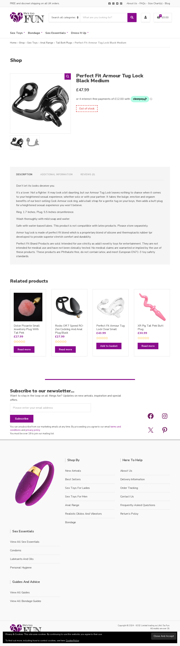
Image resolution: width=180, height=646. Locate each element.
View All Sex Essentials (24, 542)
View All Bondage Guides (25, 601)
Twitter (117, 3)
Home (13, 42)
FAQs (143, 3)
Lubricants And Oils (22, 559)
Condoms (15, 550)
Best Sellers (73, 479)
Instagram (113, 3)
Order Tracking (129, 488)
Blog (167, 3)
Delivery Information (132, 479)
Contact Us (127, 496)
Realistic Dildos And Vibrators (83, 514)
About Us (132, 3)
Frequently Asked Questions (137, 505)
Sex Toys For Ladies (77, 488)
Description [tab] (24, 174)
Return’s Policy (129, 514)
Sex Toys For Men (76, 496)
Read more (24, 349)
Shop (22, 42)
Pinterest (121, 3)
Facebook (109, 3)
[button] (68, 76)
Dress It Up (78, 33)
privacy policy (33, 430)
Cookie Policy (72, 640)
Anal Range (46, 42)
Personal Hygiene (20, 568)
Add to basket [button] (109, 346)
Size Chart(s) (155, 3)
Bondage (34, 33)
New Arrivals (73, 471)
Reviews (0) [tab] (88, 174)
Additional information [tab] (56, 174)
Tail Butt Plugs (64, 42)
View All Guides (20, 592)
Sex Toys (16, 33)
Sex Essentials (55, 33)
